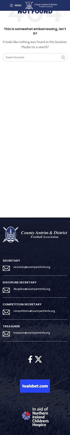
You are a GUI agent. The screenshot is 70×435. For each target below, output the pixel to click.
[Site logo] (41, 5)
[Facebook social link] (30, 359)
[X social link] (38, 359)
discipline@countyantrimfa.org (31, 289)
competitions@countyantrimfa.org (34, 311)
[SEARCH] (63, 57)
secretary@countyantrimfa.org (31, 267)
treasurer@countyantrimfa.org (31, 332)
